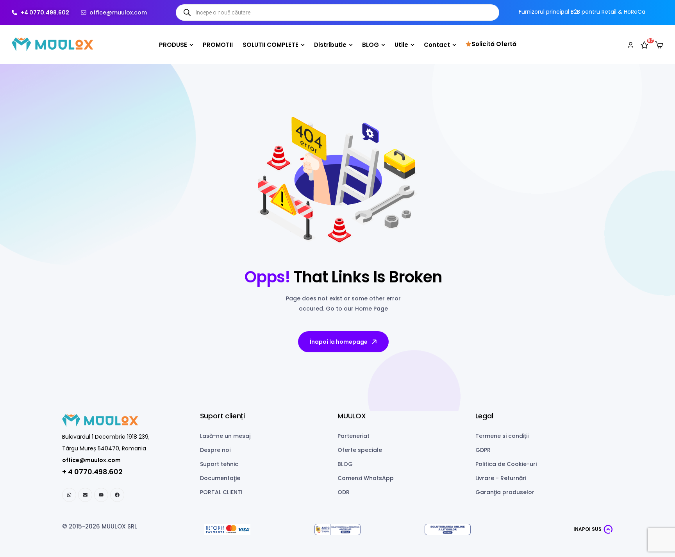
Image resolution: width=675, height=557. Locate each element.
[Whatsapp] (69, 495)
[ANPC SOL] (447, 529)
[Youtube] (101, 495)
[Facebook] (117, 495)
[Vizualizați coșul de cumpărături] (659, 45)
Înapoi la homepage (339, 342)
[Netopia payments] (227, 529)
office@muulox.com (91, 460)
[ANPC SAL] (337, 529)
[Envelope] (85, 495)
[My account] (630, 44)
